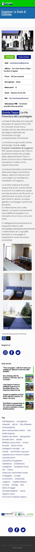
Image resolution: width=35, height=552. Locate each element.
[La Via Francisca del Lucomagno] (8, 3)
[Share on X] (8, 338)
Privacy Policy (17, 548)
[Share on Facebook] (4, 338)
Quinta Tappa (10, 112)
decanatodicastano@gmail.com (19, 63)
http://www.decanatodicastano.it (19, 98)
